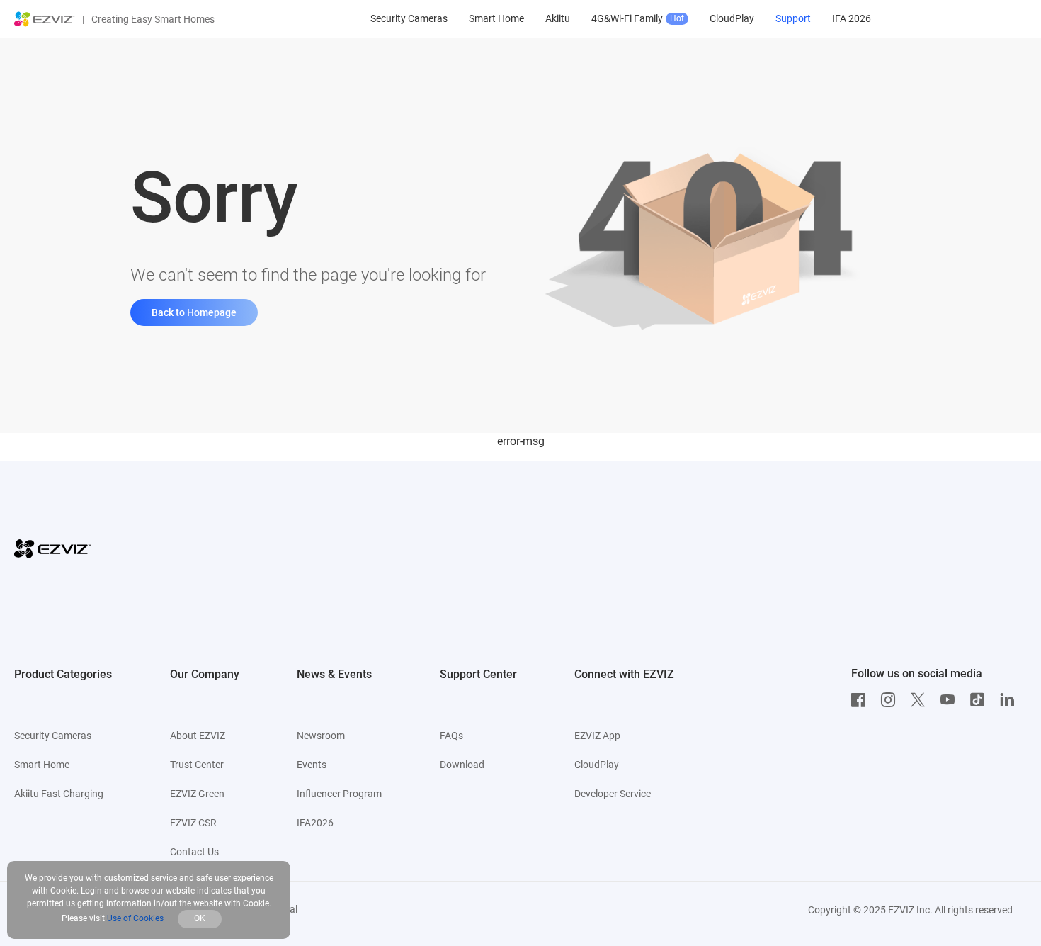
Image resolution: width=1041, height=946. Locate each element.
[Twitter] (921, 700)
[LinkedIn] (1010, 700)
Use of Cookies (135, 918)
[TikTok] (980, 700)
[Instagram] (891, 700)
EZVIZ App (597, 735)
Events (311, 764)
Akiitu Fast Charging (58, 793)
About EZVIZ (197, 735)
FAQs (451, 735)
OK (199, 918)
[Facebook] (861, 700)
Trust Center (197, 764)
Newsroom (321, 735)
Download (462, 764)
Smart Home (41, 764)
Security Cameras (52, 735)
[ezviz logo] (44, 19)
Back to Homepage (194, 312)
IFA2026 (315, 822)
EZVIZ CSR (193, 822)
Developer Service (612, 793)
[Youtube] (951, 700)
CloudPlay (596, 764)
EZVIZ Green (197, 793)
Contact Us (194, 851)
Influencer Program (339, 793)
